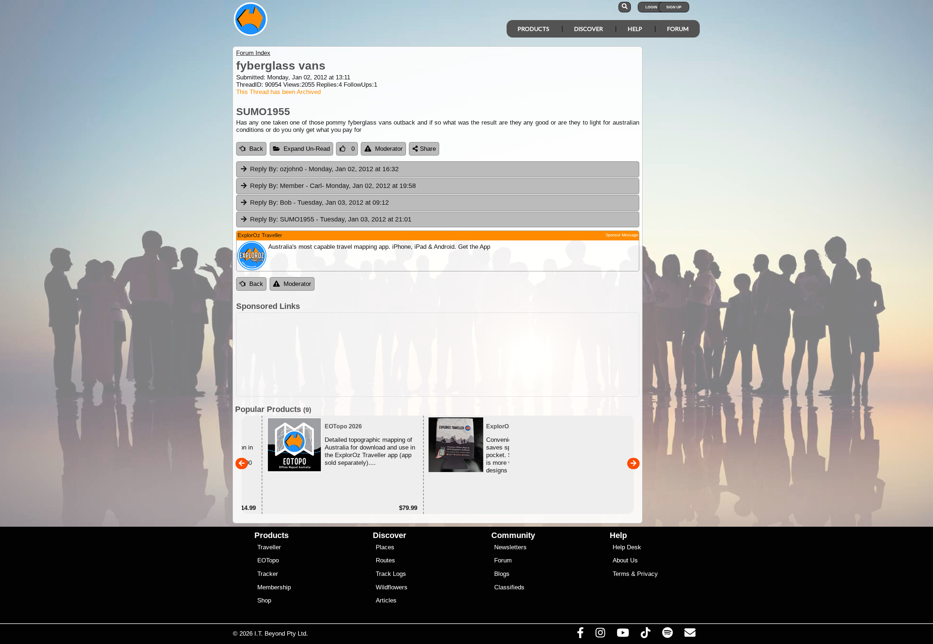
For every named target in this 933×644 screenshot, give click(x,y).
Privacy (647, 573)
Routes (385, 560)
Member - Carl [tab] (333, 185)
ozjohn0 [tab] (324, 169)
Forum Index (253, 53)
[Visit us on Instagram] (600, 634)
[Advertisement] (473, 355)
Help (635, 28)
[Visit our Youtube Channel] (623, 634)
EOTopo (268, 560)
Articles (386, 600)
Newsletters (510, 547)
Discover (588, 28)
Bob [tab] (319, 202)
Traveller (269, 547)
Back (256, 148)
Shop (264, 600)
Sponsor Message (622, 235)
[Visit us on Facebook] (580, 634)
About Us (625, 560)
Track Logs (391, 573)
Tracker (267, 573)
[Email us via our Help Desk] (690, 634)
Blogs (502, 573)
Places (385, 547)
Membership (274, 587)
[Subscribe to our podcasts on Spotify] (667, 634)
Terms (621, 573)
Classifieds (509, 587)
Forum (678, 28)
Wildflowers (391, 587)
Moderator (389, 148)
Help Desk (627, 547)
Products (533, 28)
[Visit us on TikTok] (645, 634)
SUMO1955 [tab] (330, 219)
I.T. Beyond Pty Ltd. (281, 633)
